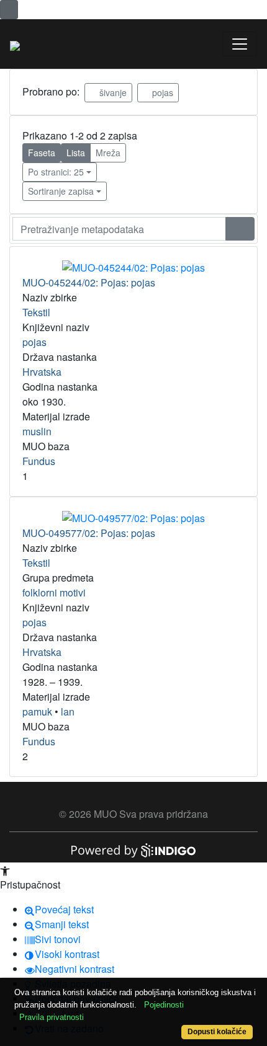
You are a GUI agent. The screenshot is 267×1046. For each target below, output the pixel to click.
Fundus (38, 461)
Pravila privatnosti (51, 1017)
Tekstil (36, 312)
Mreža (108, 152)
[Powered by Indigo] (133, 849)
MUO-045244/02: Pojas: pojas (88, 282)
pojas (161, 92)
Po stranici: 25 (56, 172)
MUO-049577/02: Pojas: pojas (88, 533)
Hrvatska (41, 372)
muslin (37, 431)
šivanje (112, 92)
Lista (75, 152)
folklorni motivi (54, 592)
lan (68, 711)
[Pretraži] (240, 229)
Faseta (41, 152)
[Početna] (15, 44)
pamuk (37, 711)
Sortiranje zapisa (61, 191)
